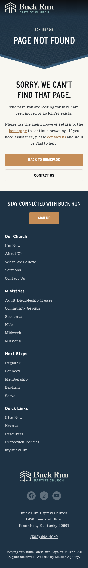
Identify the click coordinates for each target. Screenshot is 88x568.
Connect (12, 371)
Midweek (13, 332)
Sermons (13, 270)
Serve (10, 395)
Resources (14, 434)
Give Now (13, 417)
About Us (13, 253)
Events (11, 425)
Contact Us (15, 278)
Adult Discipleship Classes (28, 300)
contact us (56, 137)
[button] (78, 8)
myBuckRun (16, 450)
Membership (16, 379)
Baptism (12, 387)
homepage (18, 130)
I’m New (12, 245)
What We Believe (20, 262)
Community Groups (22, 308)
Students (13, 316)
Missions (13, 341)
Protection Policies (22, 442)
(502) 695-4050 (44, 536)
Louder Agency (67, 557)
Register (13, 363)
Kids (9, 324)
